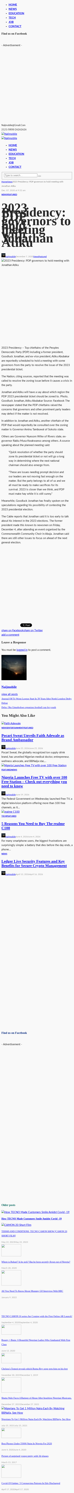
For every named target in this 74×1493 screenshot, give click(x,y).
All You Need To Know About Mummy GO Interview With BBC (32, 1291)
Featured (12, 195)
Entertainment (15, 728)
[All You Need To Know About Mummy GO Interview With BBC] (11, 1284)
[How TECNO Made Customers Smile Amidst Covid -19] (35, 1212)
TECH (12, 17)
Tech (3, 816)
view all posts (9, 694)
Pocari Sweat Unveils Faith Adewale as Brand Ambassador (32, 737)
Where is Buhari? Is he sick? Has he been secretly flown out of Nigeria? (35, 1261)
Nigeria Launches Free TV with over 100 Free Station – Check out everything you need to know (34, 781)
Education (16, 13)
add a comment (10, 634)
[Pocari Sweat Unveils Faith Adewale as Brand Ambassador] (11, 723)
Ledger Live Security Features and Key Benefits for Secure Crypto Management (34, 863)
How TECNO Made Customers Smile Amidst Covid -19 (31, 1218)
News (13, 9)
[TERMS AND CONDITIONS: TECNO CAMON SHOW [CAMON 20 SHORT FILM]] (16, 1225)
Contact (15, 26)
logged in (22, 650)
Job (11, 22)
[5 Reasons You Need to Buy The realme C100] (10, 811)
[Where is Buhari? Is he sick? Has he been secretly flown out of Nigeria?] (11, 1255)
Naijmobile (10, 256)
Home (13, 4)
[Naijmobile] (9, 134)
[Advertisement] (37, 85)
